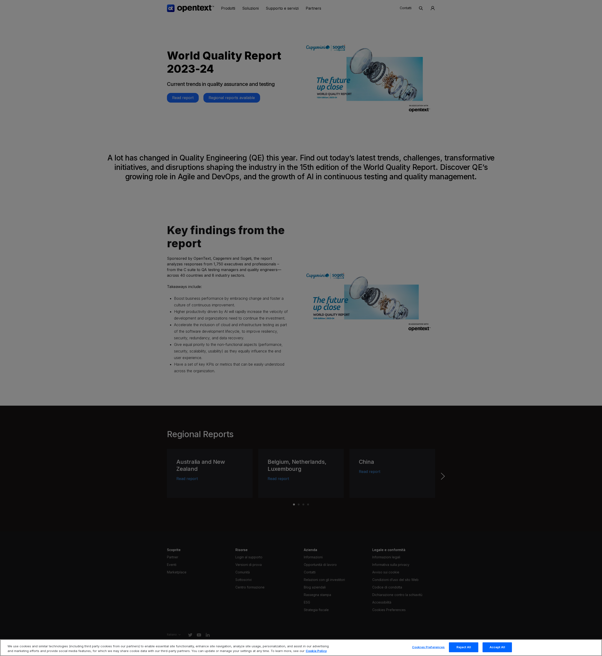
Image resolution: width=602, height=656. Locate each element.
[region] (301, 647)
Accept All (497, 647)
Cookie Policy (316, 651)
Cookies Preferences (428, 647)
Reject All (463, 647)
